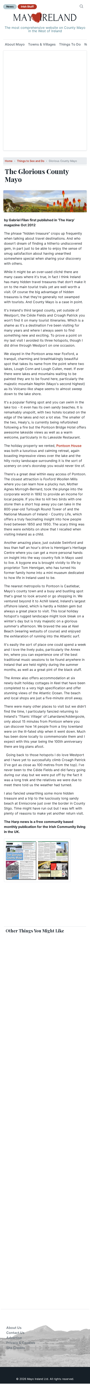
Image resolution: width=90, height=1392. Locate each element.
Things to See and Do (30, 161)
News (10, 6)
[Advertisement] (45, 100)
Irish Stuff (27, 6)
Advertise (14, 1338)
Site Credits (15, 1348)
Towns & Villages (42, 44)
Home (9, 161)
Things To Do (70, 44)
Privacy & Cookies (20, 1343)
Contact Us (15, 1333)
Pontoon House (68, 446)
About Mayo (15, 44)
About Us (14, 1328)
